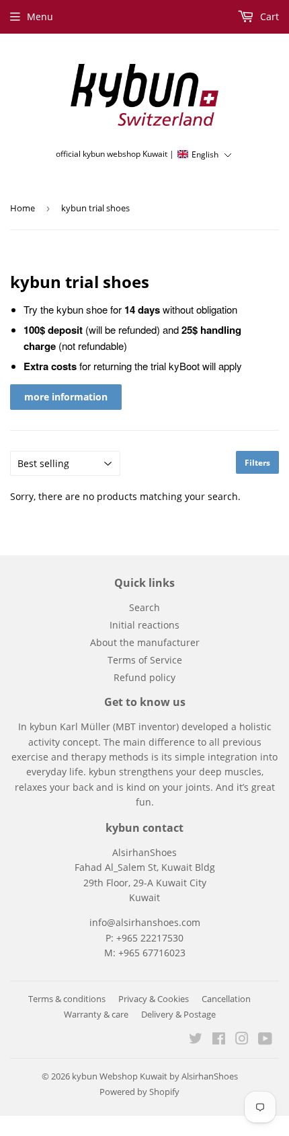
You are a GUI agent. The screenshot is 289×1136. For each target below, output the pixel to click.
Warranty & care (96, 1014)
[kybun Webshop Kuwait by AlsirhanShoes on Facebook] (219, 1040)
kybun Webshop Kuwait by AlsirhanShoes (155, 1076)
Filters (257, 462)
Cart (268, 16)
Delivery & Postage (178, 1014)
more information (66, 396)
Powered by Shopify (139, 1092)
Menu (40, 16)
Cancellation (226, 999)
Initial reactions (144, 624)
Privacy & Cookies (153, 999)
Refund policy (144, 677)
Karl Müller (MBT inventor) (119, 726)
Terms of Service (145, 659)
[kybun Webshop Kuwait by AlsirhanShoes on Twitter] (195, 1040)
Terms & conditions (67, 999)
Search (144, 607)
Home (22, 208)
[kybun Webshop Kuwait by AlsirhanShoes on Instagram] (242, 1040)
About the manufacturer (145, 642)
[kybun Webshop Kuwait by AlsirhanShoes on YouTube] (265, 1040)
